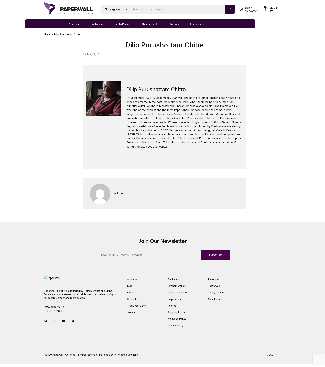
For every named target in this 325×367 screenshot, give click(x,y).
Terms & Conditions (178, 292)
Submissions (196, 24)
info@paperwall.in (54, 306)
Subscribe (215, 254)
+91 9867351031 (53, 311)
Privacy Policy (175, 325)
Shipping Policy (176, 312)
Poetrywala (97, 24)
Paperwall (74, 24)
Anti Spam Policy (177, 318)
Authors (174, 24)
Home (47, 34)
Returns (172, 305)
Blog (129, 285)
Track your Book (136, 305)
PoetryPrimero (123, 24)
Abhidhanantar (150, 24)
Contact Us (133, 299)
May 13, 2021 (94, 54)
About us (132, 279)
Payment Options (177, 285)
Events (131, 292)
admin (118, 193)
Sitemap (131, 312)
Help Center (174, 299)
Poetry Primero (216, 292)
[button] (249, 9)
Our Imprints (174, 279)
